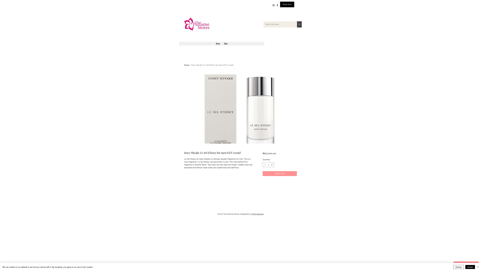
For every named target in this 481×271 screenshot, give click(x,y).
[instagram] (273, 5)
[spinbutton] (268, 164)
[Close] (477, 267)
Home (187, 65)
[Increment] (272, 164)
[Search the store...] (299, 24)
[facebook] (277, 5)
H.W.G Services (257, 214)
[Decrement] (264, 164)
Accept (470, 267)
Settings (458, 267)
